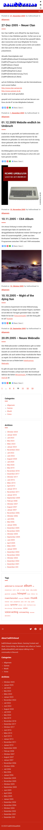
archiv (14, 590)
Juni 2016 (11, 480)
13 (32, 388)
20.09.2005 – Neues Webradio (21, 338)
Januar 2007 (12, 510)
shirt (25, 601)
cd (20, 590)
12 (28, 388)
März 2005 (11, 546)
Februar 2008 (12, 501)
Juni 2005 (11, 540)
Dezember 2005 (13, 528)
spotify (32, 601)
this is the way (8, 608)
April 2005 (11, 543)
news (11, 601)
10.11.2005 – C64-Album (17, 219)
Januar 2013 (12, 489)
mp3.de (4, 378)
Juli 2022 (10, 453)
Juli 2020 (10, 462)
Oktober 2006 (12, 516)
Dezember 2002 (13, 561)
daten (23, 590)
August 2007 (12, 507)
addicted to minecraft (14, 586)
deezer (27, 590)
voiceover (32, 612)
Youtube (9, 319)
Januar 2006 (12, 525)
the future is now (31, 605)
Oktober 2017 (12, 477)
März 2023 (11, 444)
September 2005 (13, 537)
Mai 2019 (10, 468)
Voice (9, 414)
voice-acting (11, 612)
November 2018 (13, 471)
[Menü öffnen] (39, 11)
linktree (33, 594)
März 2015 (11, 483)
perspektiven (17, 601)
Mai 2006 (10, 522)
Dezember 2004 (13, 552)
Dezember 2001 (13, 564)
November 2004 (13, 555)
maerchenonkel (11, 598)
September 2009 (13, 498)
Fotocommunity (20, 316)
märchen (7, 601)
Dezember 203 (12, 567)
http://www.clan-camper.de (12, 88)
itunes (28, 594)
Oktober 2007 (12, 504)
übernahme (7, 615)
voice (25, 608)
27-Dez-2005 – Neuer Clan (18, 25)
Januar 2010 (12, 495)
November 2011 (13, 492)
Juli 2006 (10, 519)
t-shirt (24, 605)
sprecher (14, 605)
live (37, 594)
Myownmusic (20, 375)
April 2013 (11, 486)
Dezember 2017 (13, 474)
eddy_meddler (33, 590)
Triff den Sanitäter (17, 608)
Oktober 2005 (12, 534)
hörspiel (21, 593)
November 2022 (13, 450)
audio (18, 590)
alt (33, 586)
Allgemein (5, 20)
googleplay (13, 594)
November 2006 (13, 513)
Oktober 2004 (12, 558)
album (28, 585)
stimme (20, 605)
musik (33, 597)
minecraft (21, 598)
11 (23, 388)
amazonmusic (8, 590)
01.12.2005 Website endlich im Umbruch (21, 124)
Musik (9, 411)
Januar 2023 (12, 447)
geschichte (7, 594)
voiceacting (24, 612)
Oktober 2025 (12, 432)
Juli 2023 (10, 438)
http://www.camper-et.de (11, 91)
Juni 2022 (11, 456)
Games (10, 408)
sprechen (7, 605)
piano (22, 601)
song (29, 601)
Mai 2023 (10, 441)
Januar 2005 (12, 549)
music (27, 598)
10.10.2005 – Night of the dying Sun (18, 297)
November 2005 (13, 531)
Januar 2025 (12, 435)
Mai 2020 (10, 465)
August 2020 (12, 459)
